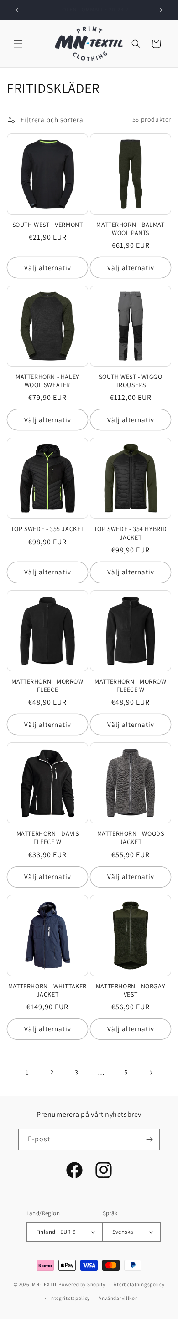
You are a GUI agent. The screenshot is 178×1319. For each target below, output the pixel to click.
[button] (18, 44)
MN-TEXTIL (44, 1284)
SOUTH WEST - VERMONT (47, 224)
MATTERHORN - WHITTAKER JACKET (47, 990)
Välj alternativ (47, 267)
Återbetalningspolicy (139, 1284)
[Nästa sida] (151, 1073)
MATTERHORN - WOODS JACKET (130, 837)
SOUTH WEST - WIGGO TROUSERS (130, 381)
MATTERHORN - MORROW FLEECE (47, 685)
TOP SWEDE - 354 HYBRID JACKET (130, 533)
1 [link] (27, 1072)
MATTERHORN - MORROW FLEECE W (130, 685)
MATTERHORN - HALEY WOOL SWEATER (47, 381)
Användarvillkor (118, 1298)
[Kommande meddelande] (161, 10)
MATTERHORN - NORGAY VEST (130, 990)
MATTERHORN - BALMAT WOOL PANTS (130, 228)
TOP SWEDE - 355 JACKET (47, 529)
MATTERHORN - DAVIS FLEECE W (47, 837)
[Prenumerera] (149, 1139)
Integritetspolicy (69, 1298)
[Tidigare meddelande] (17, 10)
